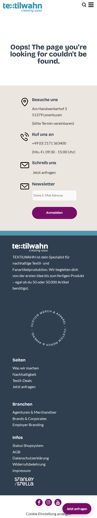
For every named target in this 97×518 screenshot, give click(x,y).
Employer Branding (28, 424)
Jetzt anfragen (44, 172)
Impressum (21, 470)
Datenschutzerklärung (30, 458)
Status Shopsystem (27, 445)
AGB (16, 452)
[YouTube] (57, 502)
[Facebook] (39, 502)
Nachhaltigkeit (24, 374)
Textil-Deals (22, 380)
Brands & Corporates (29, 418)
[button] (30, 247)
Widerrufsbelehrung (28, 464)
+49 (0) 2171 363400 (49, 143)
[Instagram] (48, 502)
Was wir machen (25, 368)
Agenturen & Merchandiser (34, 412)
